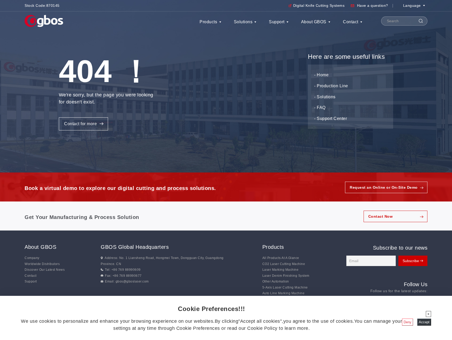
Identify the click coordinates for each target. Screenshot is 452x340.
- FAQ (320, 107)
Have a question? (372, 5)
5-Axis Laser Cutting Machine (285, 287)
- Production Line (331, 86)
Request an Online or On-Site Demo (384, 187)
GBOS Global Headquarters (135, 247)
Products (208, 22)
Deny (407, 322)
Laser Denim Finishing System (285, 276)
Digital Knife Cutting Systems (319, 5)
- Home (321, 75)
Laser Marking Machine (280, 270)
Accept (424, 322)
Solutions (243, 22)
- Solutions (325, 97)
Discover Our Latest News (45, 270)
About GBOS (313, 22)
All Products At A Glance (280, 258)
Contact (350, 22)
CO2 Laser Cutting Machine (283, 264)
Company (32, 258)
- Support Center (330, 118)
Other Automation (275, 281)
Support (277, 22)
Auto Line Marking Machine (283, 293)
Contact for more (80, 124)
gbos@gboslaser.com (132, 281)
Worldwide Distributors (42, 264)
